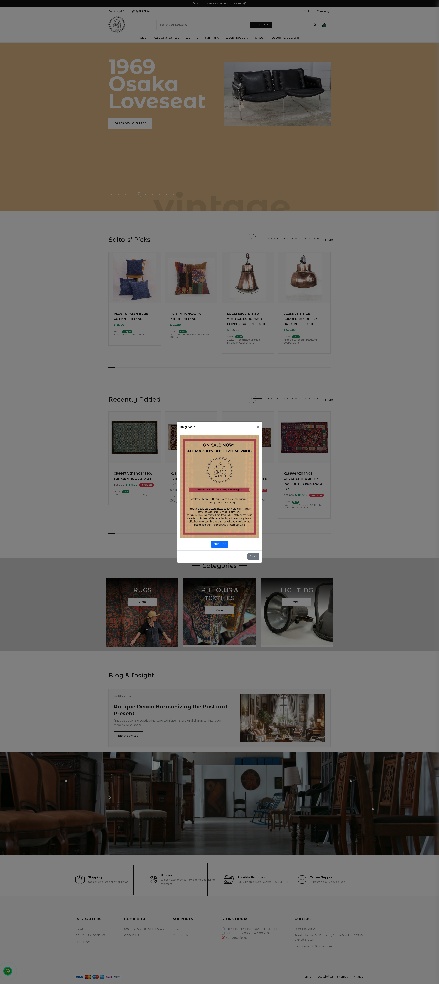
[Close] (258, 427)
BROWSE (219, 544)
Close (253, 556)
